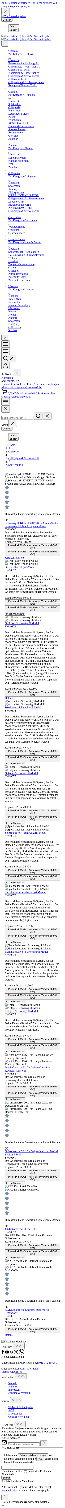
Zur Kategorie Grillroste (21, 54)
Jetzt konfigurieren (15, 557)
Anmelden (7, 377)
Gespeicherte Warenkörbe (28, 387)
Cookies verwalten (18, 1416)
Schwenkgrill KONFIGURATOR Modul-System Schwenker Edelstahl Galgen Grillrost (32, 525)
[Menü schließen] (9, 58)
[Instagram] (16, 1353)
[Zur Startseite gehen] (13, 16)
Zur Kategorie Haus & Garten (24, 242)
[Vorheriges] (4, 44)
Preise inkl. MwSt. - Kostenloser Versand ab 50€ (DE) (32, 546)
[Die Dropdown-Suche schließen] (47, 416)
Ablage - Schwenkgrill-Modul (21, 1011)
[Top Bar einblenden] (5, 401)
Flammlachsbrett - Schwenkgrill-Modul (26, 951)
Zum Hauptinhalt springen (16, 2)
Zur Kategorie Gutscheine (22, 220)
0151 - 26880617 (48, 1362)
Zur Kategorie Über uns (21, 289)
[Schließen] (2, 1505)
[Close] (5, 409)
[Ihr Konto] (5, 365)
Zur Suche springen (42, 2)
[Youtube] (7, 1353)
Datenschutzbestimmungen (33, 1455)
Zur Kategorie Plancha (20, 148)
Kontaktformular (29, 1368)
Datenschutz (15, 1413)
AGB (11, 1410)
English (13, 30)
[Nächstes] (4, 337)
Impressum (14, 1389)
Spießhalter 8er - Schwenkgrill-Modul (25, 892)
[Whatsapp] (21, 1353)
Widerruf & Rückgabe (20, 1407)
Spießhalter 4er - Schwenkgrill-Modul (25, 832)
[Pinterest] (12, 1353)
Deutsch (14, 26)
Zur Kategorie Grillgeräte (22, 176)
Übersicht (7, 384)
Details (8, 698)
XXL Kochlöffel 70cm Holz (20, 1229)
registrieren (13, 380)
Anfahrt (12, 1386)
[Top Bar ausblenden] (5, 11)
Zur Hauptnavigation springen (29, 4)
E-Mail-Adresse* (10, 1437)
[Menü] (5, 344)
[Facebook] (3, 1353)
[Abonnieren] (43, 1443)
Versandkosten (9, 1490)
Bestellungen (52, 384)
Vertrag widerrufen (11, 1371)
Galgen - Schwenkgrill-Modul (21, 773)
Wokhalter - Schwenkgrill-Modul (23, 707)
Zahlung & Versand (19, 1392)
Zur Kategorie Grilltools (21, 94)
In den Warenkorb (15, 613)
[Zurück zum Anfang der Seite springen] (4, 1497)
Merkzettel (7, 387)
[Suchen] (8, 358)
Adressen (39, 384)
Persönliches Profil (23, 384)
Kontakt (12, 1383)
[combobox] (17, 418)
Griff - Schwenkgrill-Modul (20, 567)
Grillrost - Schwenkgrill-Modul (22, 623)
